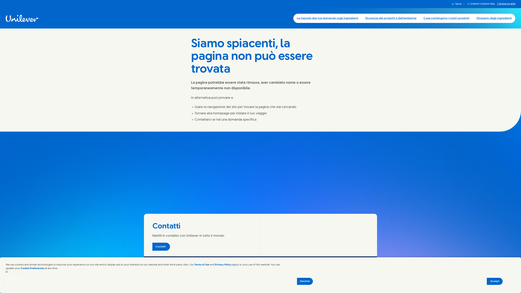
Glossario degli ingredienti (494, 18)
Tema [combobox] (458, 4)
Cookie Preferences (32, 268)
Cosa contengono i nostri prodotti (446, 18)
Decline (305, 281)
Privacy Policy (223, 264)
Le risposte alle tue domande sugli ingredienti (327, 18)
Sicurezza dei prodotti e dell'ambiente (390, 18)
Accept (494, 281)
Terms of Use (201, 264)
